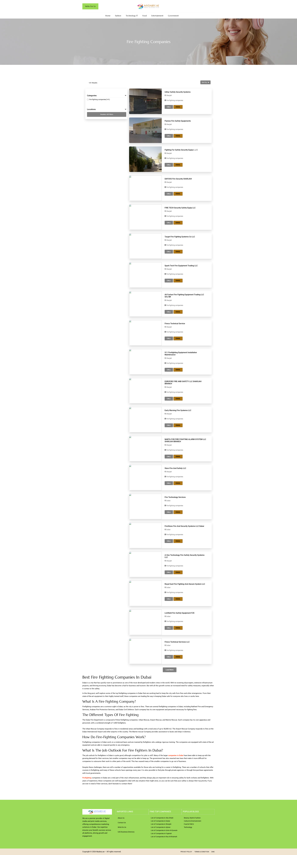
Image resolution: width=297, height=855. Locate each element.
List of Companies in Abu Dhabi (162, 818)
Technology (188, 827)
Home (107, 16)
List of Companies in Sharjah (161, 824)
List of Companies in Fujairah (161, 833)
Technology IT (132, 16)
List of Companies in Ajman (160, 827)
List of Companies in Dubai (160, 821)
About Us (121, 818)
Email (178, 107)
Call (169, 107)
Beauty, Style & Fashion (192, 818)
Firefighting (86, 778)
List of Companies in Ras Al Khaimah (164, 837)
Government (173, 16)
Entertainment (157, 16)
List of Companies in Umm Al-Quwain (164, 830)
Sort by (204, 82)
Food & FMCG (189, 824)
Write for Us (122, 827)
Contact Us (122, 823)
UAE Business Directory (126, 832)
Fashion (118, 16)
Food (144, 16)
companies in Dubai (175, 755)
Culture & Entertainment (192, 821)
